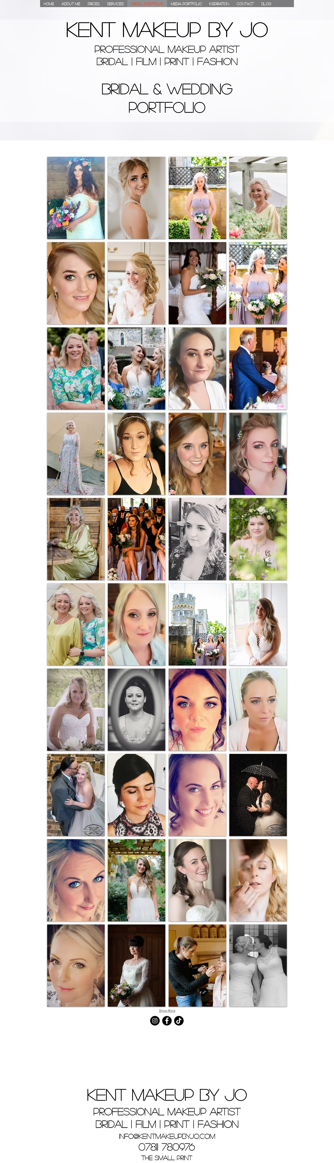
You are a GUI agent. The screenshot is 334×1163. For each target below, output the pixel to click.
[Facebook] (167, 1020)
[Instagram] (155, 1020)
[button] (76, 198)
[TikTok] (179, 1020)
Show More (167, 1011)
